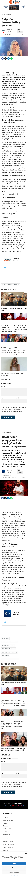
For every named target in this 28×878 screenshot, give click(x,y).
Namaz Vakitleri (8, 842)
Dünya (5, 831)
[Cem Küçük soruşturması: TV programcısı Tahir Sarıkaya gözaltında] (7, 339)
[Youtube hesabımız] (13, 806)
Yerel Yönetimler (8, 820)
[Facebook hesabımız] (5, 806)
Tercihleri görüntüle (14, 872)
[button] (25, 853)
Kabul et (14, 863)
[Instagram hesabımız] (10, 806)
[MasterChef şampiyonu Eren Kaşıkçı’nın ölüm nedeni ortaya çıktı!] (7, 318)
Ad (2, 398)
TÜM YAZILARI (19, 30)
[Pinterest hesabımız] (18, 806)
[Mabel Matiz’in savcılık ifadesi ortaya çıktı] (14, 299)
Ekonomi (5, 826)
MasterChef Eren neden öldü (10, 659)
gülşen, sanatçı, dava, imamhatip (11, 284)
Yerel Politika (7, 829)
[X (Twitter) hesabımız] (8, 806)
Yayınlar (5, 850)
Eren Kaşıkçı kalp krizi (8, 645)
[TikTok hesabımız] (15, 806)
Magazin (24, 34)
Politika (5, 823)
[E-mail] (5, 269)
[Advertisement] (14, 66)
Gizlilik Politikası (13, 875)
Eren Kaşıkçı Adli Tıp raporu (9, 641)
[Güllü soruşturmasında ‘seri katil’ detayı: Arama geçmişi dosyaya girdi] (20, 339)
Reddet (14, 868)
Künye (18, 875)
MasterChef (5, 655)
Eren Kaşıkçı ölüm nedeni (8, 648)
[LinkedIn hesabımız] (23, 806)
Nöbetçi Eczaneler (9, 844)
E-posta (18, 398)
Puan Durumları (8, 847)
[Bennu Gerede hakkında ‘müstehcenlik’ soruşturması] (14, 364)
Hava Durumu (7, 839)
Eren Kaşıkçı (5, 638)
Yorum (3, 386)
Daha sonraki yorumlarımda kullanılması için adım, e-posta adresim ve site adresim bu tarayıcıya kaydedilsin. (13, 409)
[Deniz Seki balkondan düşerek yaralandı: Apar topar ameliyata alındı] (20, 318)
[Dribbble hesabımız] (21, 806)
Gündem (5, 817)
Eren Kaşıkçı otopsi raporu (9, 652)
